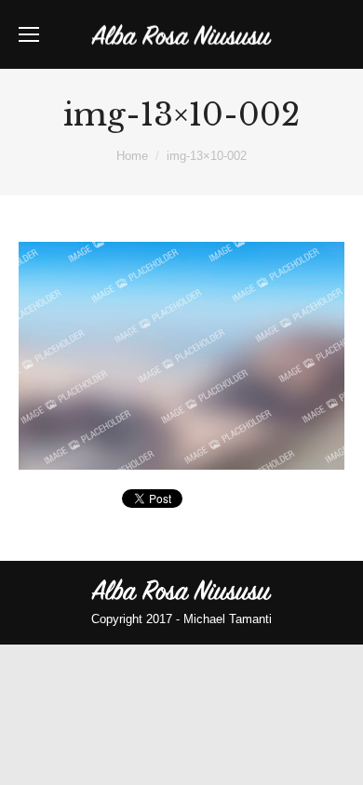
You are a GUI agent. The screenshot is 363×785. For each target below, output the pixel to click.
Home (132, 156)
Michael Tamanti (227, 619)
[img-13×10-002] (181, 356)
